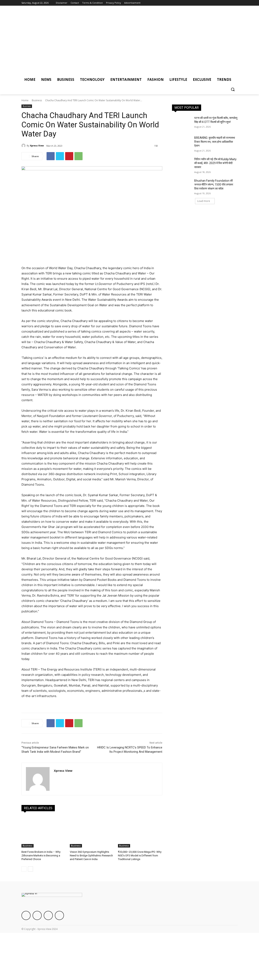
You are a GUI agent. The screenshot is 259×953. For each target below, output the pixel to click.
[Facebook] (212, 3)
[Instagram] (218, 3)
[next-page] (30, 869)
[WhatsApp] (78, 156)
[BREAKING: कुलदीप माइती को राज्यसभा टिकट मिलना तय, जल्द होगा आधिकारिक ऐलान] (182, 143)
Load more (203, 201)
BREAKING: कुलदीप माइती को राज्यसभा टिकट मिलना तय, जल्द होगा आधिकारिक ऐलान (214, 141)
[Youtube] (235, 3)
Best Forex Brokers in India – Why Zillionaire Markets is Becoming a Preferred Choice (41, 855)
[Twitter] (224, 3)
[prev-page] (24, 869)
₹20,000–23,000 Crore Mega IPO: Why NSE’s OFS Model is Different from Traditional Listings (139, 855)
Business (37, 100)
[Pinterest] (69, 156)
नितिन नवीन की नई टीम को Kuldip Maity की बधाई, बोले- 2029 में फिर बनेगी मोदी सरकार (215, 163)
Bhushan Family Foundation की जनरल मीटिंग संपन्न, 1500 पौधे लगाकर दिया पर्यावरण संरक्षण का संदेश (213, 184)
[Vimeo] (229, 3)
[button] (233, 89)
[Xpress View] (24, 146)
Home (25, 100)
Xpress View (37, 145)
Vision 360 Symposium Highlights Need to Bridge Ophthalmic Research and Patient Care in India (91, 855)
